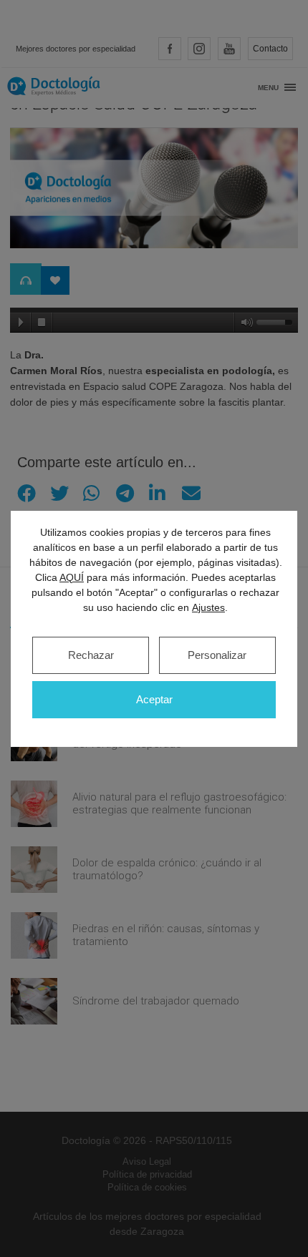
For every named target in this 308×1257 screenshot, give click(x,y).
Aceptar (154, 699)
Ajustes (208, 607)
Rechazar (91, 655)
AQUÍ (71, 577)
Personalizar (217, 655)
